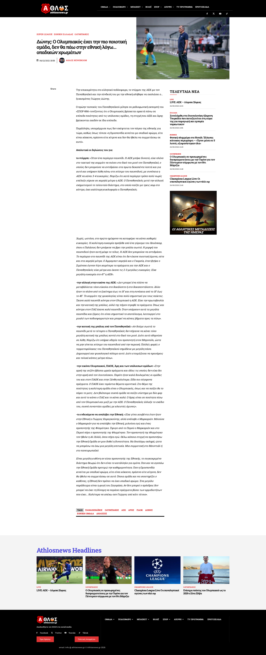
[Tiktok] (227, 13)
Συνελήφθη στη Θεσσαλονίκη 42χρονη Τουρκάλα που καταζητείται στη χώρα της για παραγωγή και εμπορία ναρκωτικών (191, 120)
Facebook (44, 633)
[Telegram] (53, 121)
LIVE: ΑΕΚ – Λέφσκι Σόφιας (185, 102)
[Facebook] (207, 13)
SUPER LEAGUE (45, 34)
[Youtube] (220, 13)
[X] (53, 102)
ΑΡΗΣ (131, 510)
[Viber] (53, 115)
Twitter (58, 633)
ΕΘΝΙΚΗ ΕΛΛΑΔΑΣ (63, 34)
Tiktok (85, 633)
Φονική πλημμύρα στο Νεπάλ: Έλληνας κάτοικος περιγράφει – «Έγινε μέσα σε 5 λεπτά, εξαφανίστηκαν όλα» (192, 140)
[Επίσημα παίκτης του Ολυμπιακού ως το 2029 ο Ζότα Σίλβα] (206, 570)
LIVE (172, 99)
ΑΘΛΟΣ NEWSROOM (76, 60)
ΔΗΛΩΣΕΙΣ (101, 513)
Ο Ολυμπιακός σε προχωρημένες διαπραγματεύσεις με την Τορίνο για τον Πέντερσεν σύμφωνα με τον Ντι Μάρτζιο (192, 161)
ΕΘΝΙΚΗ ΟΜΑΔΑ (85, 513)
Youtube (72, 633)
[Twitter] (213, 13)
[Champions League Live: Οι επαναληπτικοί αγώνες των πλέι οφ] (157, 570)
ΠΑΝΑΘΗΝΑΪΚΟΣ (93, 510)
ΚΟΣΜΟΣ (173, 135)
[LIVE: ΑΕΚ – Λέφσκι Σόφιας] (60, 570)
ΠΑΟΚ (140, 510)
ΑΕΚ (123, 510)
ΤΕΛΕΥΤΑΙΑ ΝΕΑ (184, 91)
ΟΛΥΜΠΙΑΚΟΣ (82, 34)
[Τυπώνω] (53, 134)
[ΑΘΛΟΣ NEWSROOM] (62, 60)
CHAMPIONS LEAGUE (178, 176)
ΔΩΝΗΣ (149, 510)
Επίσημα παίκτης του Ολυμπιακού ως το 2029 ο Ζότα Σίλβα (204, 592)
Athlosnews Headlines (69, 550)
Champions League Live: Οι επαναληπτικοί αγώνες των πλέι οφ (190, 180)
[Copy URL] (53, 128)
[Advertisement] (120, 214)
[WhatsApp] (53, 108)
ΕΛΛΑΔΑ (173, 113)
